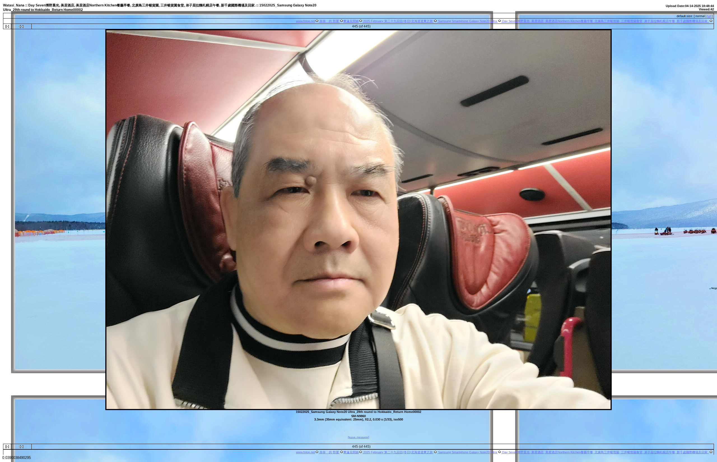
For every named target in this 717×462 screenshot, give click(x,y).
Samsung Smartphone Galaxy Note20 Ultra (467, 21)
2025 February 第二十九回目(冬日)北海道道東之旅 (398, 21)
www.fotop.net (305, 21)
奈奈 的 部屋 (329, 21)
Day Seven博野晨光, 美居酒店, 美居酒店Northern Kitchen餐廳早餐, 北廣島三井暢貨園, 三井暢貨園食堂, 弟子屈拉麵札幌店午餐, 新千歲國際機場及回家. (605, 21)
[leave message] (358, 437)
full (709, 16)
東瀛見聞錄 (351, 21)
